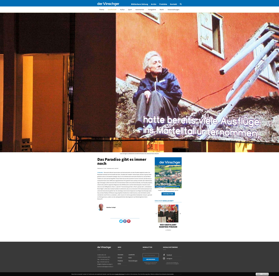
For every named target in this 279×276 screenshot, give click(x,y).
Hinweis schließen (262, 274)
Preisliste (163, 4)
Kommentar (140, 10)
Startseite (120, 254)
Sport (130, 10)
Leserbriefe (131, 254)
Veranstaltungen (173, 10)
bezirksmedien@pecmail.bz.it (105, 266)
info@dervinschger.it (106, 264)
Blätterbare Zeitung (139, 4)
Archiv (153, 4)
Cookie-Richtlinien (119, 274)
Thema (101, 10)
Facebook (169, 255)
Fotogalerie (152, 10)
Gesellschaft (112, 10)
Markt (162, 10)
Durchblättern (168, 194)
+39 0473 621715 (104, 259)
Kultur (122, 10)
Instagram (169, 258)
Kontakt (173, 4)
